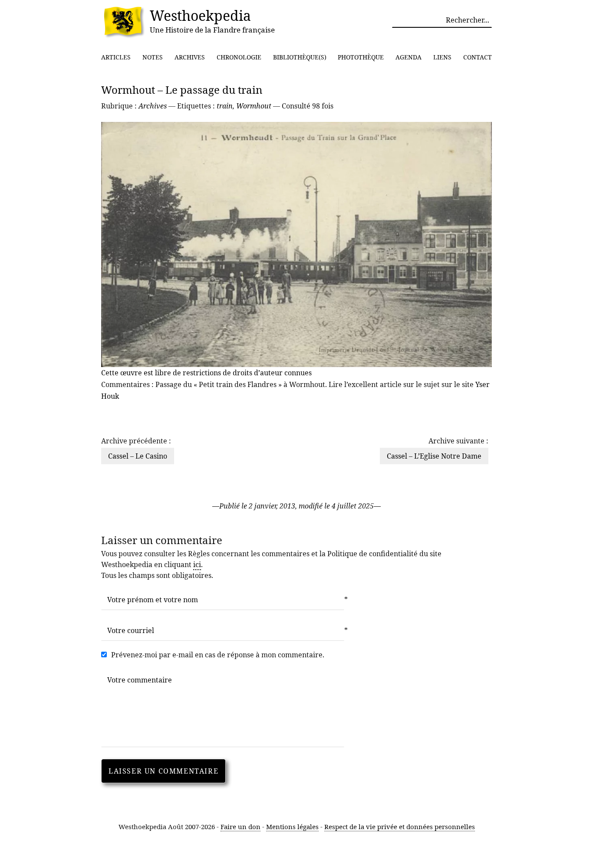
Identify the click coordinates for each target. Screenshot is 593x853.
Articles (116, 57)
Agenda (408, 57)
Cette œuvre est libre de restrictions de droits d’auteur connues (206, 372)
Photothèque (361, 57)
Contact (477, 57)
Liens (442, 57)
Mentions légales (292, 826)
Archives (190, 57)
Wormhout (253, 106)
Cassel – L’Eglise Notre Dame (434, 456)
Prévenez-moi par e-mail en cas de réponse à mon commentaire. (217, 654)
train (225, 106)
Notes (152, 57)
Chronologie (239, 57)
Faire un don (240, 826)
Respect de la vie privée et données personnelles (399, 826)
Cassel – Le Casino (137, 456)
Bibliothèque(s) (299, 57)
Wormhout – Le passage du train (181, 89)
